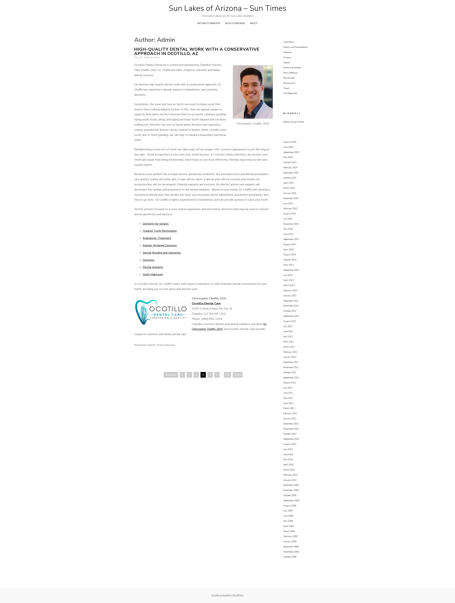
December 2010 (290, 423)
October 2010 (289, 433)
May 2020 (288, 229)
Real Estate (289, 77)
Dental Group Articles (293, 121)
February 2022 (290, 208)
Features (287, 52)
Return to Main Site (208, 23)
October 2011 (289, 372)
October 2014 (289, 259)
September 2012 (291, 316)
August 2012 (289, 321)
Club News (288, 42)
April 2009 (288, 526)
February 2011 (290, 413)
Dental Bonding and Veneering (162, 253)
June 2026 (288, 147)
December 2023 (290, 172)
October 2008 (289, 556)
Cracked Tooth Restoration (160, 231)
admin (157, 57)
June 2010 (288, 454)
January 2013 (289, 295)
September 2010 (291, 439)
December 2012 (290, 300)
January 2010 (289, 480)
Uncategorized (290, 93)
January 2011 (289, 418)
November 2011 (291, 367)
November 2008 (291, 551)
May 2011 (288, 398)
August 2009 (289, 505)
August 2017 (289, 244)
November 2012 (291, 305)
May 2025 (288, 157)
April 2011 (288, 403)
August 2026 (289, 142)
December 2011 (290, 362)
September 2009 (291, 500)
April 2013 (288, 280)
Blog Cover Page (235, 23)
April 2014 (288, 264)
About (254, 23)
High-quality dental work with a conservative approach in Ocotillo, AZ (196, 51)
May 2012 (288, 336)
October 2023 (289, 177)
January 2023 (289, 193)
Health (151, 345)
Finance (287, 57)
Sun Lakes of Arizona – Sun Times (227, 8)
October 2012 (289, 311)
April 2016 (288, 249)
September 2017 (291, 239)
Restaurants (289, 83)
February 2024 (290, 167)
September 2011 (291, 377)
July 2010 (288, 449)
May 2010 (288, 459)
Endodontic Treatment (157, 238)
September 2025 (291, 152)
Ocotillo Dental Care (206, 303)
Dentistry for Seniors (156, 224)
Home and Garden (292, 67)
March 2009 (289, 531)
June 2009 (288, 515)
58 (227, 375)
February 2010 (290, 475)
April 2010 (288, 464)
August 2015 (289, 254)
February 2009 (290, 536)
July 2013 (288, 275)
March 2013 (289, 285)
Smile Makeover (153, 274)
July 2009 (288, 510)
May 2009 (288, 521)
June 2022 (288, 203)
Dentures (148, 260)
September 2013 (291, 270)
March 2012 (289, 346)
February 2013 (290, 290)
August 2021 (289, 213)
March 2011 (289, 408)
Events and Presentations (295, 47)
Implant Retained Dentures (160, 245)
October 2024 (289, 162)
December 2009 (290, 485)
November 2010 (291, 428)
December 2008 (290, 546)
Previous (170, 375)
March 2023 (289, 188)
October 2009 (289, 495)
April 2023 (288, 182)
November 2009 (291, 490)
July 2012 (288, 326)
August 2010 (289, 444)
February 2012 (290, 352)
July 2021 (288, 218)
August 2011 (289, 382)
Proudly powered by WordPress (227, 595)
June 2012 (288, 331)
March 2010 (289, 469)
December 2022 (290, 198)
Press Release (166, 345)
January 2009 (289, 541)
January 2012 (289, 357)
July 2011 (288, 387)
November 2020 (291, 224)
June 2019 (288, 234)
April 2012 (288, 341)
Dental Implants (153, 267)
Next (237, 375)
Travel (286, 88)
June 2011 (288, 393)
